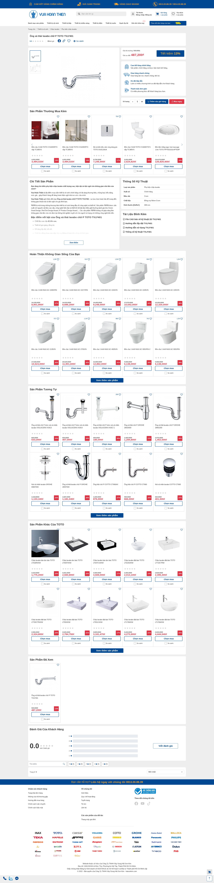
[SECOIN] (58, 846)
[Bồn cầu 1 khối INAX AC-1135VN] (45, 332)
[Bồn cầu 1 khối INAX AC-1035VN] (138, 273)
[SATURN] (156, 842)
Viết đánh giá (166, 746)
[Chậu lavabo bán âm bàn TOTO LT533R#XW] (45, 543)
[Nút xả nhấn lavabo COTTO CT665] (168, 467)
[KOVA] (77, 846)
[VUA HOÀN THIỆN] (176, 842)
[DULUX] (176, 846)
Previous (32, 144)
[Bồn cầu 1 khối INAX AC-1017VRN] (76, 273)
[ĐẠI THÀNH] (58, 842)
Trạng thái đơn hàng (35, 793)
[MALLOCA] (176, 833)
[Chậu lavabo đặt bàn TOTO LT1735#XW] (138, 602)
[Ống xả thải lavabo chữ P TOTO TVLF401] (45, 678)
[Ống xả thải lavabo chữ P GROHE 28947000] (76, 467)
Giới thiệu (84, 793)
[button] (74, 243)
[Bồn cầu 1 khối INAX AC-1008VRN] (45, 273)
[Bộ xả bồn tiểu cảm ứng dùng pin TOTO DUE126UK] (107, 130)
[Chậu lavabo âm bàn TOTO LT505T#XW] (76, 543)
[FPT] (117, 842)
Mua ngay (177, 101)
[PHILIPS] (176, 837)
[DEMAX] (38, 851)
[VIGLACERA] (97, 833)
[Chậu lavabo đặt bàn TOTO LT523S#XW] (138, 543)
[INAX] (38, 833)
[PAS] (176, 851)
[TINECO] (156, 851)
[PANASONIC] (156, 837)
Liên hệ (83, 808)
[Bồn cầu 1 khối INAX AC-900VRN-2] (138, 332)
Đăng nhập (140, 15)
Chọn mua (45, 166)
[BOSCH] (117, 846)
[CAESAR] (77, 833)
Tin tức (83, 804)
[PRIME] (58, 851)
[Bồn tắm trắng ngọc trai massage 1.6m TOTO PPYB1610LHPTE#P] (168, 130)
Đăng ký (148, 15)
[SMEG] (77, 837)
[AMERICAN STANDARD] (156, 833)
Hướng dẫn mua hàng (36, 800)
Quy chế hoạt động (88, 797)
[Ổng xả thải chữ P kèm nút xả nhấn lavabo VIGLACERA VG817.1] (107, 408)
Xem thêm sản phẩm (107, 380)
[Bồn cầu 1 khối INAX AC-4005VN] (107, 332)
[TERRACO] (156, 846)
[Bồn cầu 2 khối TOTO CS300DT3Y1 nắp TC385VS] (138, 130)
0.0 (31, 41)
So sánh (80, 41)
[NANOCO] (38, 842)
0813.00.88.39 (165, 4)
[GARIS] (97, 837)
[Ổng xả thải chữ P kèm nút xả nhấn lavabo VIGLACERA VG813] (45, 408)
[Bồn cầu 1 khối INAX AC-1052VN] (168, 273)
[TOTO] (58, 833)
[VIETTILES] (77, 855)
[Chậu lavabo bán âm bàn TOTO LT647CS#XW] (107, 543)
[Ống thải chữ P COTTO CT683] (138, 467)
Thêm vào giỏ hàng (157, 101)
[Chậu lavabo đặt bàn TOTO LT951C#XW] (107, 602)
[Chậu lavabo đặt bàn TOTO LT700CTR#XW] (45, 602)
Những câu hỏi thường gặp (38, 797)
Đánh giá (51, 41)
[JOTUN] (136, 846)
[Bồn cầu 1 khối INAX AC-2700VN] (76, 332)
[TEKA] (38, 837)
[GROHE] (136, 833)
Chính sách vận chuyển (36, 804)
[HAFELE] (58, 837)
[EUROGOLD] (117, 837)
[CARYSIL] (58, 856)
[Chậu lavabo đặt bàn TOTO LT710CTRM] (168, 543)
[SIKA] (38, 846)
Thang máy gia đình (88, 819)
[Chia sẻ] (59, 41)
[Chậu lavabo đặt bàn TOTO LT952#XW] (76, 602)
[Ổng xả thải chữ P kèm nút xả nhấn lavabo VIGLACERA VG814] (76, 408)
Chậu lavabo (54, 29)
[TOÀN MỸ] (77, 842)
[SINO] (77, 851)
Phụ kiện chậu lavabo (69, 29)
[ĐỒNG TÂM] (97, 842)
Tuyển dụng (85, 800)
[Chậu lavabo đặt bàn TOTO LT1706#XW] (168, 602)
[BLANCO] (136, 837)
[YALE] (136, 842)
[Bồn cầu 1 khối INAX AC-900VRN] (168, 332)
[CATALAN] (38, 856)
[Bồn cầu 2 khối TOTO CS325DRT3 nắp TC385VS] (76, 130)
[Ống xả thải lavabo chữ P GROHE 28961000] (168, 408)
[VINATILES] (97, 846)
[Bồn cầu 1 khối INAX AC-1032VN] (107, 273)
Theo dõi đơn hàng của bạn (161, 23)
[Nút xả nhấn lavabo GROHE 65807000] (45, 467)
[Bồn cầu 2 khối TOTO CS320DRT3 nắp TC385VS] (45, 130)
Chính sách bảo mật (35, 808)
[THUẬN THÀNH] (97, 851)
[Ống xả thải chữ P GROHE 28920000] (138, 408)
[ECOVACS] (117, 851)
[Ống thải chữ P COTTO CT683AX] (107, 467)
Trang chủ (31, 29)
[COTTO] (117, 833)
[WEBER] (136, 851)
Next (182, 144)
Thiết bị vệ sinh (42, 29)
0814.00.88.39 (179, 4)
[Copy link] (64, 41)
